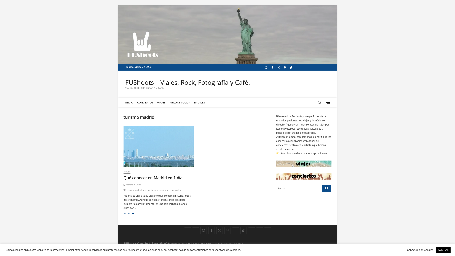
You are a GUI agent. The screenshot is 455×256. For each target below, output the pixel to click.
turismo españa (158, 190)
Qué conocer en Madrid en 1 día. (153, 177)
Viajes (161, 102)
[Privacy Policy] (259, 227)
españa (130, 190)
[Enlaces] (267, 227)
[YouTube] (195, 227)
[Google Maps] (187, 227)
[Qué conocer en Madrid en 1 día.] (159, 146)
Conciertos (145, 102)
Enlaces (199, 102)
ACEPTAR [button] (443, 249)
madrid (138, 190)
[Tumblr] (235, 227)
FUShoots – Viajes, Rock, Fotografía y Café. (187, 82)
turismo (146, 190)
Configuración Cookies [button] (420, 249)
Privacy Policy (180, 102)
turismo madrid (174, 190)
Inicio (129, 102)
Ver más (130, 213)
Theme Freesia (192, 243)
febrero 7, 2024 (133, 184)
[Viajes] (251, 227)
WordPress (206, 243)
